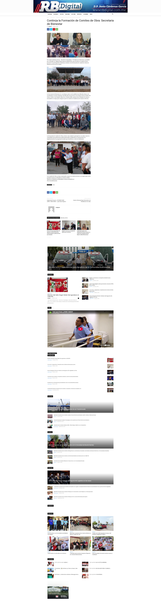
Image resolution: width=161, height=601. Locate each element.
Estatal (62, 14)
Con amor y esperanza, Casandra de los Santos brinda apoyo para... (61, 364)
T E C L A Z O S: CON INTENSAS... (96, 574)
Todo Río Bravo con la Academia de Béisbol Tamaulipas (57, 533)
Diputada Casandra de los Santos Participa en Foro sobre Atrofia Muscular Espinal (70, 496)
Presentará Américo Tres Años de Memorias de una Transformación (67, 409)
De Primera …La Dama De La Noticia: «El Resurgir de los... (67, 574)
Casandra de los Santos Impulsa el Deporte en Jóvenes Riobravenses (80, 554)
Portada (50, 14)
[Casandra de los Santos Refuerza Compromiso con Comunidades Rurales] (50, 462)
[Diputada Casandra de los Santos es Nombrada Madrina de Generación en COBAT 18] (50, 457)
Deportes (79, 14)
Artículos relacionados (53, 218)
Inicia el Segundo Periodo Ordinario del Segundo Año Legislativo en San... (62, 370)
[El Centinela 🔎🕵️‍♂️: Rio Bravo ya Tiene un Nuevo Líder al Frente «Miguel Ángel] (50, 570)
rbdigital (50, 26)
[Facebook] (48, 29)
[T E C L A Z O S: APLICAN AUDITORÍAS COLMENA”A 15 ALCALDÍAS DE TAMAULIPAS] (85, 570)
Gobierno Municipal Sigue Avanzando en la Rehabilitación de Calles (82, 201)
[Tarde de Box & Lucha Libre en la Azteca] (58, 543)
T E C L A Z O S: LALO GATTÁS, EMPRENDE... (98, 562)
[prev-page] (47, 237)
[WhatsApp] (57, 29)
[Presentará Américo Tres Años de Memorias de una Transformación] (80, 406)
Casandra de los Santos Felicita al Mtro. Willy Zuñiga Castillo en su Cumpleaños (70, 425)
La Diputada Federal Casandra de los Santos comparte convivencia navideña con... (64, 388)
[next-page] (50, 237)
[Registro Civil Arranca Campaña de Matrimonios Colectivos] (69, 225)
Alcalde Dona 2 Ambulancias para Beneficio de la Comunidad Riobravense (62, 382)
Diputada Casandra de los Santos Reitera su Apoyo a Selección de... (80, 533)
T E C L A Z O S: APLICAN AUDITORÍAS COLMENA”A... (100, 568)
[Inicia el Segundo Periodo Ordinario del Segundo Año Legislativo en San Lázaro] (85, 297)
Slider (54, 184)
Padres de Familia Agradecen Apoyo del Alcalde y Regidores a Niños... (101, 533)
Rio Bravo (56, 14)
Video (91, 14)
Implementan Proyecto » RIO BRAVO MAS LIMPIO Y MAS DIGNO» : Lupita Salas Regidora (56, 201)
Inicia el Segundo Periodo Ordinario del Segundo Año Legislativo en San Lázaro (70, 481)
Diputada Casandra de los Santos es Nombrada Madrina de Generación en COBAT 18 (71, 455)
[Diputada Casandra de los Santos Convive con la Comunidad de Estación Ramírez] (80, 259)
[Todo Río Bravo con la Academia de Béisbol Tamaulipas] (58, 523)
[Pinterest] (54, 29)
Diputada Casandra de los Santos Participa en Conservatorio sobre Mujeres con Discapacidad (73, 491)
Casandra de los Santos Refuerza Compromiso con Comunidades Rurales (69, 460)
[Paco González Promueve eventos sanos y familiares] (103, 543)
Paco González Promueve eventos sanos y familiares (102, 554)
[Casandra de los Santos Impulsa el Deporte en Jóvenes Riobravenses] (80, 543)
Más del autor (64, 218)
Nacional (67, 14)
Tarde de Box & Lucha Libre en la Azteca (56, 553)
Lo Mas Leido (52, 17)
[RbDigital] (80, 6)
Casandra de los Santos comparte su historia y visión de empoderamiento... (63, 376)
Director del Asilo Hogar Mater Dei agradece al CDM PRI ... (63, 295)
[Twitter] (51, 29)
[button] (112, 14)
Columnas (85, 14)
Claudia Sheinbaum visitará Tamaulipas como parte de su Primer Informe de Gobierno (71, 420)
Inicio (48, 17)
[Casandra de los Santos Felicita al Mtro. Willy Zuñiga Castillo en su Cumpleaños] (50, 426)
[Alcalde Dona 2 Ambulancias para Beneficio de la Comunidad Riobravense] (110, 384)
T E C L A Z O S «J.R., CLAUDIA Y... (61, 562)
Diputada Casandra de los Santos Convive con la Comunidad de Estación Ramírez (79, 266)
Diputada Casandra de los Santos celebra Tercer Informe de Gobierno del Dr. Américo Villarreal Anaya (75, 415)
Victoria (73, 14)
